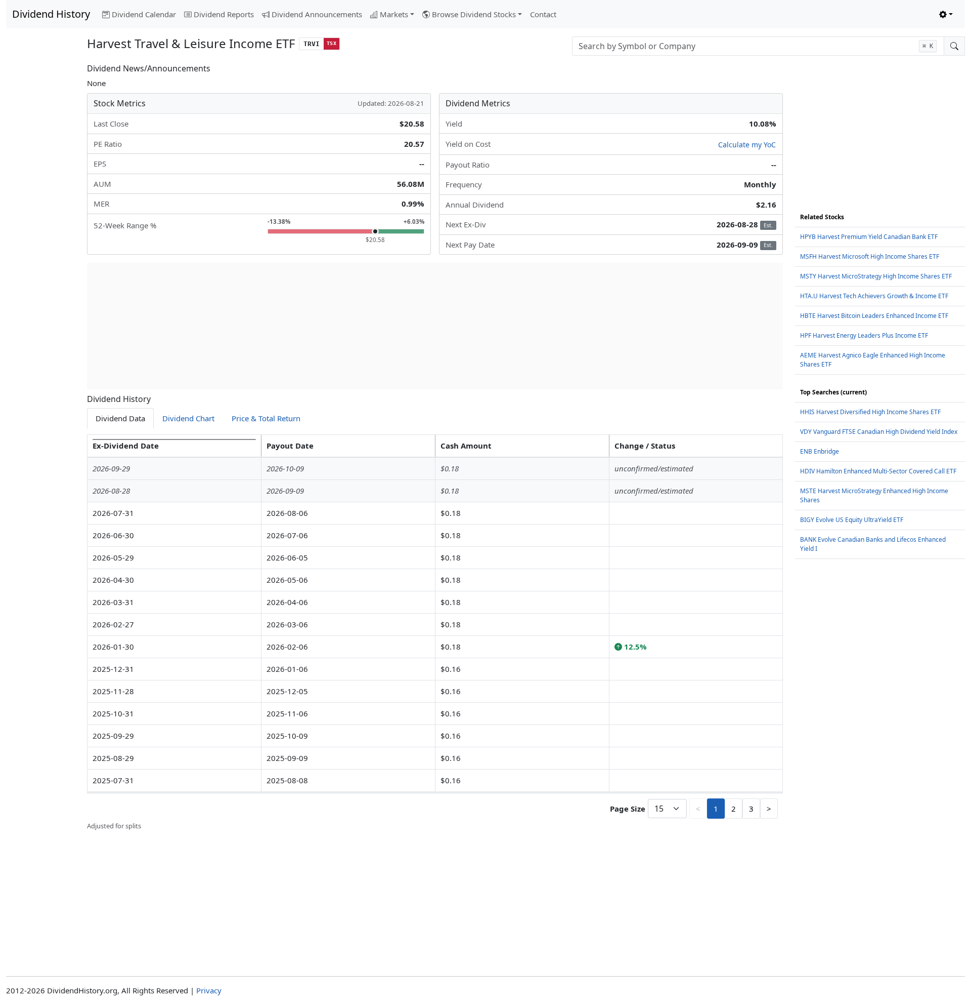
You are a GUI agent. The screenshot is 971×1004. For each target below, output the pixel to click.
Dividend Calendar (144, 14)
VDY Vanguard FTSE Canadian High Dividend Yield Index (878, 431)
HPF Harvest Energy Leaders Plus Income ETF (864, 335)
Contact (543, 14)
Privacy (209, 990)
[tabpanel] (435, 632)
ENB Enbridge (819, 451)
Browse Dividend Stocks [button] (474, 14)
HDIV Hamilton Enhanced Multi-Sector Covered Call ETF (878, 471)
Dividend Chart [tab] (188, 418)
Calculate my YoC (747, 144)
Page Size (627, 809)
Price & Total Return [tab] (266, 418)
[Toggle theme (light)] (946, 14)
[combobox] (758, 46)
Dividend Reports (224, 14)
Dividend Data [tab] (120, 418)
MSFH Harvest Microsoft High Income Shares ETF (869, 256)
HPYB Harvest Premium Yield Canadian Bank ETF (869, 236)
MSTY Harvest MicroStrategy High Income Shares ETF (876, 276)
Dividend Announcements (317, 14)
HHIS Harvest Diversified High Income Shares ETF (870, 412)
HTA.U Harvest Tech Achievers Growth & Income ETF (874, 296)
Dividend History (51, 14)
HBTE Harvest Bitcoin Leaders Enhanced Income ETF (874, 315)
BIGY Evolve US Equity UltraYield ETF (851, 519)
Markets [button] (394, 14)
